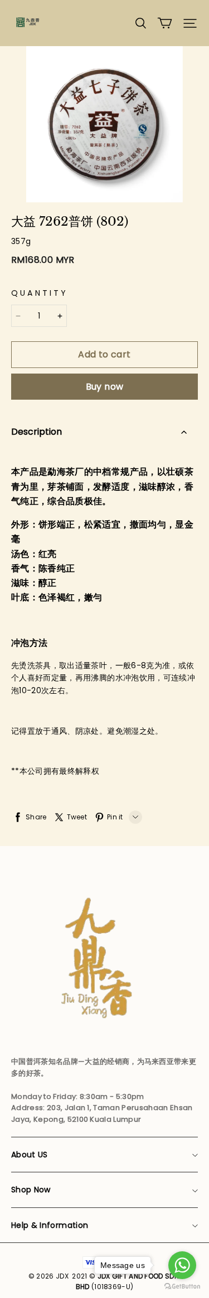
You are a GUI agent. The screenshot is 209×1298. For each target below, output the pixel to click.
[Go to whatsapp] (182, 1265)
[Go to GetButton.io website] (182, 1286)
